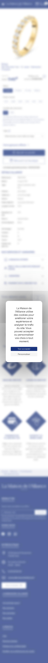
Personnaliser (24, 354)
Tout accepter (24, 349)
